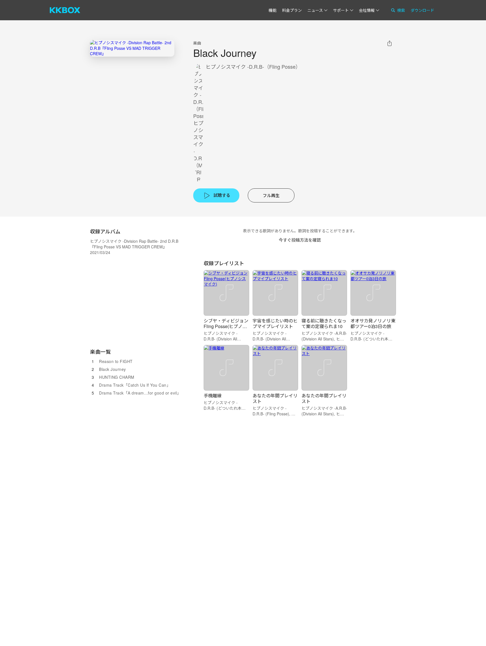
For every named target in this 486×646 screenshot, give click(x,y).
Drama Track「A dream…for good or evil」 (140, 393)
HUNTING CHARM (116, 377)
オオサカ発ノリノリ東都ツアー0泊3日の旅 (372, 323)
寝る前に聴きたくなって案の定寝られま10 (324, 323)
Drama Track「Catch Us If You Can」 (134, 385)
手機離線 (213, 395)
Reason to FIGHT (116, 361)
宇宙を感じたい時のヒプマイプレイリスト (275, 323)
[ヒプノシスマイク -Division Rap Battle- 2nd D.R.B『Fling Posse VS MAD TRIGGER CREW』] (132, 48)
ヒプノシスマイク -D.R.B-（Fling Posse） (253, 66)
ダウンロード (422, 10)
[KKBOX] (65, 10)
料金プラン (292, 10)
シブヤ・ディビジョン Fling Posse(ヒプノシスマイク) (226, 326)
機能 (272, 10)
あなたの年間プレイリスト (275, 398)
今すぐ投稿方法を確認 (300, 240)
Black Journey (112, 369)
